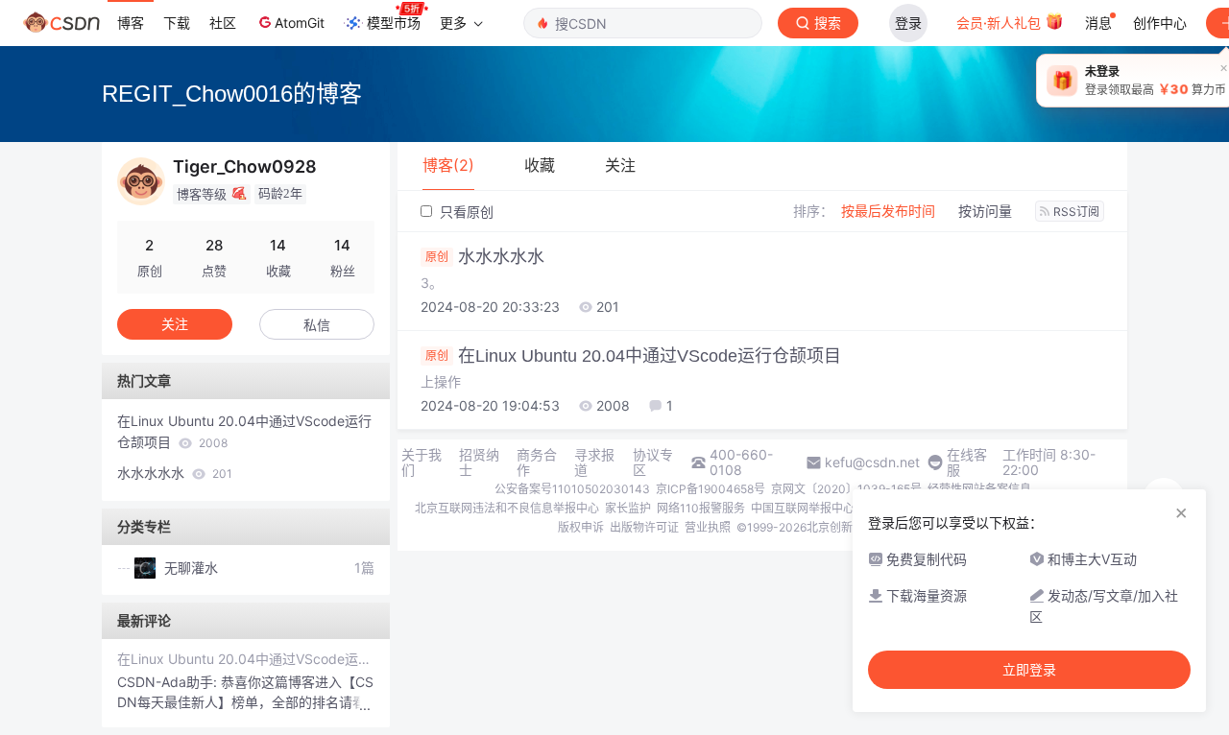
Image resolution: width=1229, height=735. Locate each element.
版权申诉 (581, 527)
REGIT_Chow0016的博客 (232, 94)
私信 (316, 325)
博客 (130, 22)
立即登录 (1029, 669)
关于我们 (421, 462)
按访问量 (985, 210)
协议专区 (653, 462)
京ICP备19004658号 (710, 489)
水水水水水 (484, 257)
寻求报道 (594, 462)
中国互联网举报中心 (803, 508)
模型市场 (394, 22)
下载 (176, 22)
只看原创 (465, 211)
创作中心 (1160, 22)
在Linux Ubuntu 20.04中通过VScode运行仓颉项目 (633, 356)
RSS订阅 (1076, 211)
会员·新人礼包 (1000, 22)
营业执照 (708, 527)
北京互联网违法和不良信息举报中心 (507, 508)
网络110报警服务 (701, 508)
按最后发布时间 (888, 210)
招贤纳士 (479, 462)
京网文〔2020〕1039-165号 (846, 489)
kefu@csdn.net (872, 462)
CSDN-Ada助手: (169, 682)
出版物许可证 (644, 527)
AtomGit (300, 22)
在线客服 (967, 462)
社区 (222, 22)
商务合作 (537, 462)
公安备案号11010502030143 (572, 489)
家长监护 (628, 508)
